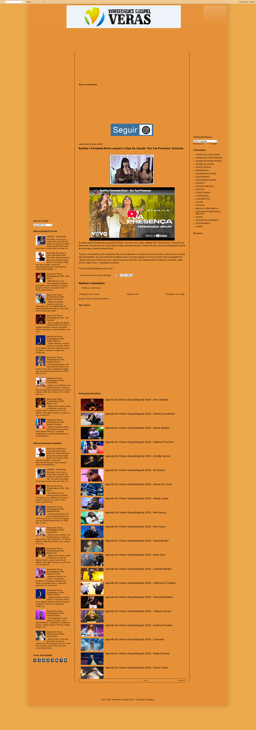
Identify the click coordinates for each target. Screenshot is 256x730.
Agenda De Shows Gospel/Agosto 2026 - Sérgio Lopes (137, 498)
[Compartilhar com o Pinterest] (131, 275)
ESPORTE (200, 183)
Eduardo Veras (95, 275)
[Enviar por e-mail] (121, 275)
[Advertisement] (98, 41)
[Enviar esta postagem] (116, 275)
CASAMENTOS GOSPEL (206, 174)
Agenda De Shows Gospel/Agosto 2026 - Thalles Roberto (56, 338)
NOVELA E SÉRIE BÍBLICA (207, 208)
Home (145, 680)
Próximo (181, 680)
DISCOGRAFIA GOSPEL (206, 180)
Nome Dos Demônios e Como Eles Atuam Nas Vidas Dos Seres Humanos (58, 255)
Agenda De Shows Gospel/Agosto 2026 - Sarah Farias (136, 667)
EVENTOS (200, 189)
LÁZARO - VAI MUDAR (56, 237)
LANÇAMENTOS (203, 199)
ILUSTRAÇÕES (202, 196)
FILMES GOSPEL (203, 193)
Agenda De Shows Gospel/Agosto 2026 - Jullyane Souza (138, 611)
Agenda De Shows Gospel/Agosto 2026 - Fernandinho (56, 380)
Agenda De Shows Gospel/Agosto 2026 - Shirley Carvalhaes (140, 413)
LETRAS (199, 202)
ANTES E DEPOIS (203, 167)
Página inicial (132, 294)
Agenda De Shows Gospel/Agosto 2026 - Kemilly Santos (137, 456)
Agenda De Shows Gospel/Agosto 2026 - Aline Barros (58, 276)
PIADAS (199, 217)
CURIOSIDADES (203, 177)
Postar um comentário (91, 288)
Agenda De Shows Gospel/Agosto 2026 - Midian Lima (56, 401)
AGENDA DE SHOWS (205, 164)
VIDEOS (199, 226)
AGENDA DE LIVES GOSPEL (208, 155)
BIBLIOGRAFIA (202, 170)
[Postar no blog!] (123, 275)
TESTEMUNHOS (203, 223)
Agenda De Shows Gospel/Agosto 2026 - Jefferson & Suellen (140, 583)
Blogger (150, 699)
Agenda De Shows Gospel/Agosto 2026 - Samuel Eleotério (139, 597)
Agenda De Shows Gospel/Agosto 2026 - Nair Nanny (135, 512)
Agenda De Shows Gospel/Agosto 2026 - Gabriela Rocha (56, 359)
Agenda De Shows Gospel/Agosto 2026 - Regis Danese (137, 653)
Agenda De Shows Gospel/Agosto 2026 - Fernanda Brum (56, 613)
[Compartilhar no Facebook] (128, 275)
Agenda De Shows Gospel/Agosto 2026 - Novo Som (135, 554)
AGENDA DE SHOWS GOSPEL (209, 161)
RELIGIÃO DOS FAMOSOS (207, 220)
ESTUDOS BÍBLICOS (205, 186)
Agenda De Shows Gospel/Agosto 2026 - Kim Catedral (136, 399)
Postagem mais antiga (175, 294)
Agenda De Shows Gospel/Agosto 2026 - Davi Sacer (135, 526)
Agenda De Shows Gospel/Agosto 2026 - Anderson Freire (56, 571)
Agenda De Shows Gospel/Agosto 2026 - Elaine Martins (137, 427)
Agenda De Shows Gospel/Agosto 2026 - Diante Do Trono (138, 484)
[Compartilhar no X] (126, 275)
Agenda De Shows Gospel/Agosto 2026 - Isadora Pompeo (138, 625)
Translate (213, 144)
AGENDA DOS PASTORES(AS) (209, 158)
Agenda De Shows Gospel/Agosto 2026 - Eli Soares (135, 470)
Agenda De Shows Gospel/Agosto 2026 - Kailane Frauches (139, 442)
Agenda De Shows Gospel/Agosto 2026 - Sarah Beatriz (137, 540)
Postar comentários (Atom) (97, 299)
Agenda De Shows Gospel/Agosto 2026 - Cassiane (134, 639)
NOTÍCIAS (200, 205)
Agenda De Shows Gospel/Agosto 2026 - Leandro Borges (138, 568)
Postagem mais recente (89, 294)
